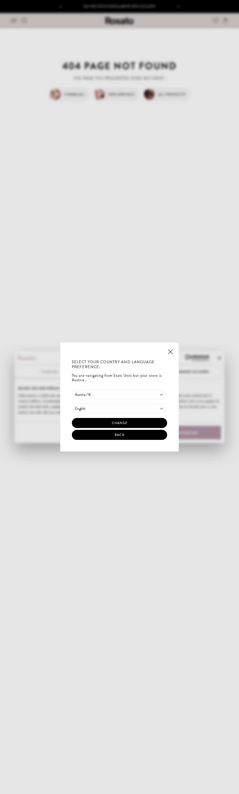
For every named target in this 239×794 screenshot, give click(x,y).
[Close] (170, 351)
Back (119, 434)
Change (119, 423)
